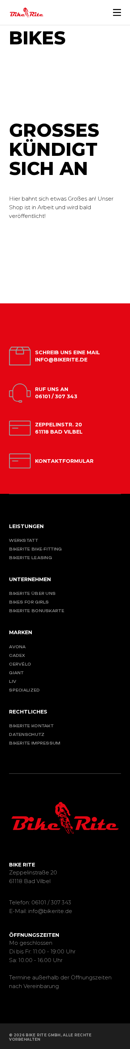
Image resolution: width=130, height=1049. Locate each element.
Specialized (24, 690)
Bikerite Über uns (32, 593)
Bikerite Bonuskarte (36, 611)
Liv (12, 681)
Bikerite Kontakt (31, 726)
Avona (17, 647)
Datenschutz (26, 734)
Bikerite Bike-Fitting (35, 549)
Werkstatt (23, 540)
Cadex (17, 655)
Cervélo (20, 664)
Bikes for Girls (29, 602)
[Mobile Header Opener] (117, 12)
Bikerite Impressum (34, 743)
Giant (16, 673)
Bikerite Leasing (30, 558)
